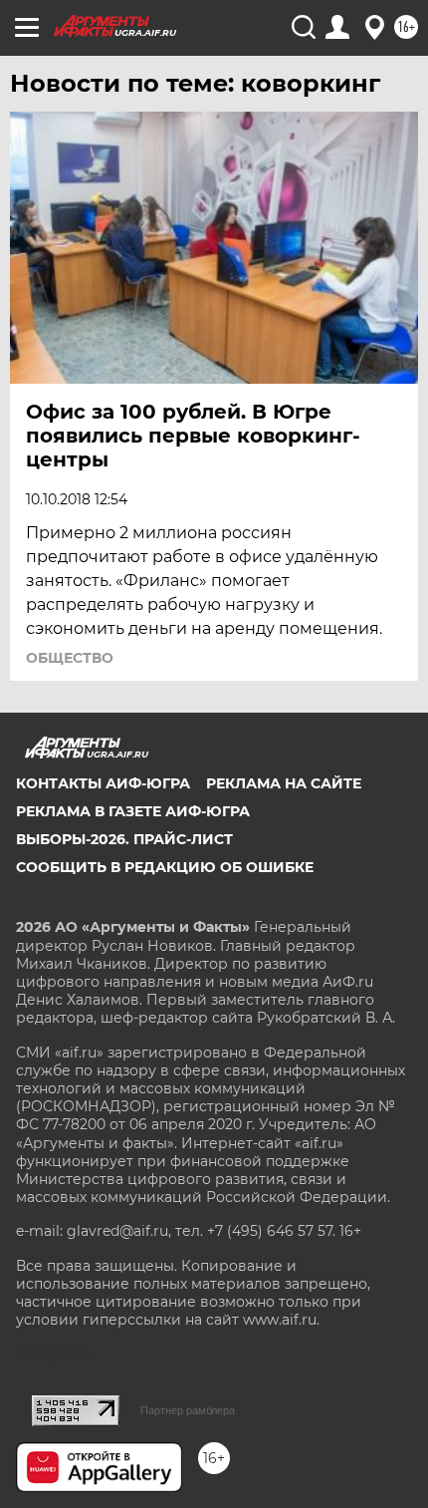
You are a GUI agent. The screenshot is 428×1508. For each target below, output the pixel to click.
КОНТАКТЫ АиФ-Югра (103, 783)
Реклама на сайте (283, 783)
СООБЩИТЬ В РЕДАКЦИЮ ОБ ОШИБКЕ (165, 867)
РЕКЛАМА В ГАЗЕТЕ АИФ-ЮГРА (133, 811)
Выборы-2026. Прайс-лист (124, 839)
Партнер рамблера (187, 1410)
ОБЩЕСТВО (69, 658)
